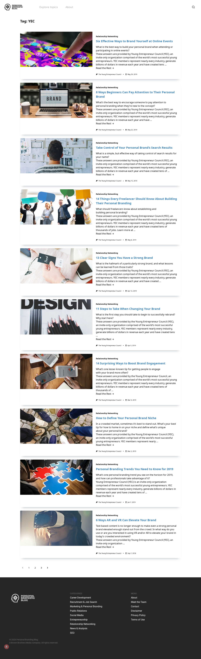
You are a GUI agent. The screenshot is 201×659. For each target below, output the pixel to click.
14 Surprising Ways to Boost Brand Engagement (130, 363)
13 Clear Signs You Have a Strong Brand (124, 258)
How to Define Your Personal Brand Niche (126, 418)
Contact (135, 606)
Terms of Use (138, 619)
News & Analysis (78, 628)
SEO (72, 632)
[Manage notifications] (6, 646)
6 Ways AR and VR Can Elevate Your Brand (126, 520)
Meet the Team (138, 602)
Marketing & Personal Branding (86, 606)
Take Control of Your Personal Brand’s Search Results (134, 148)
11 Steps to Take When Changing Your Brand (128, 309)
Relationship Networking (107, 36)
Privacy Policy (138, 615)
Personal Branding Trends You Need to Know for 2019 (134, 469)
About (69, 7)
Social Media (77, 615)
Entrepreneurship (79, 619)
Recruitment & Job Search (83, 602)
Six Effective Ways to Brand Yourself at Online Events (134, 41)
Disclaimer (136, 610)
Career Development (80, 597)
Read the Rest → (105, 68)
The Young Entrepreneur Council (109, 74)
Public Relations (78, 610)
